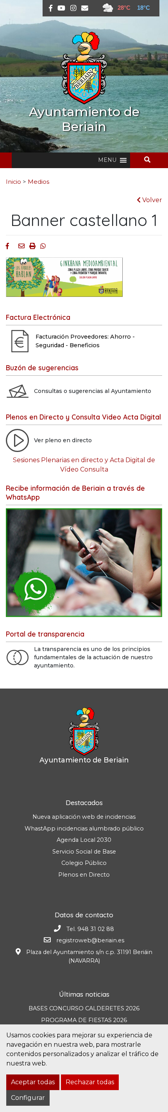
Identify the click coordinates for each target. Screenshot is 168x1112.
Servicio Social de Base (84, 851)
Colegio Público (84, 862)
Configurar (28, 1097)
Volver (151, 200)
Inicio (13, 181)
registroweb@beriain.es (90, 940)
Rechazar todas (90, 1082)
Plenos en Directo (84, 874)
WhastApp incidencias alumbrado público (84, 828)
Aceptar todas (33, 1082)
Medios (38, 181)
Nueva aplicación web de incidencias (84, 816)
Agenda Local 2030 (84, 839)
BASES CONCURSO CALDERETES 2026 (84, 1008)
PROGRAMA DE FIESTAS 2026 (84, 1020)
